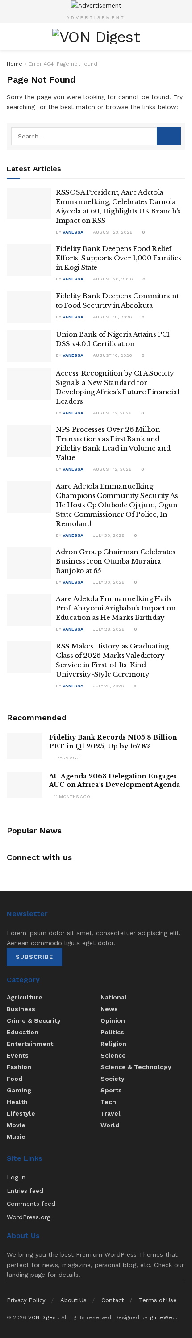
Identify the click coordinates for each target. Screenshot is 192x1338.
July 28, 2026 (108, 629)
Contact (112, 1300)
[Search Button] (169, 136)
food (14, 1078)
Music (16, 1136)
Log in (16, 1177)
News (109, 1008)
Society (112, 1078)
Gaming (19, 1090)
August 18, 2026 (112, 316)
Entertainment (30, 1043)
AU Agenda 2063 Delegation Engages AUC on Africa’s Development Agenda (114, 780)
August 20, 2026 (112, 278)
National (113, 997)
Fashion (19, 1066)
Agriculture (24, 997)
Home (14, 64)
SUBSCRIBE (34, 956)
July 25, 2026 (108, 685)
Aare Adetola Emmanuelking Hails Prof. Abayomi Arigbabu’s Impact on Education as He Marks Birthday (116, 608)
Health (17, 1101)
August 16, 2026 (112, 355)
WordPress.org (28, 1217)
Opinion (112, 1020)
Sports (111, 1090)
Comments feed (31, 1203)
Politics (112, 1032)
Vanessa (73, 232)
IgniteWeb (162, 1317)
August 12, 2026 (112, 412)
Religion (113, 1043)
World (109, 1125)
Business (21, 1008)
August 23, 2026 (112, 232)
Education (22, 1032)
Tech (108, 1101)
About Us (73, 1300)
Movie (16, 1125)
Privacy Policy (26, 1300)
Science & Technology (135, 1066)
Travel (110, 1113)
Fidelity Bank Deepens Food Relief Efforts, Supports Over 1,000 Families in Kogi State (118, 258)
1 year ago (66, 757)
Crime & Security (34, 1020)
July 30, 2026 (108, 535)
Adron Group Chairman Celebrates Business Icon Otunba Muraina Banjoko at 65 (115, 561)
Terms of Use (158, 1300)
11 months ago (71, 796)
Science (113, 1055)
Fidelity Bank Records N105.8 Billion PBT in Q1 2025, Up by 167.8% (113, 741)
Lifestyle (21, 1113)
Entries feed (25, 1190)
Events (18, 1055)
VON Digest (43, 1317)
